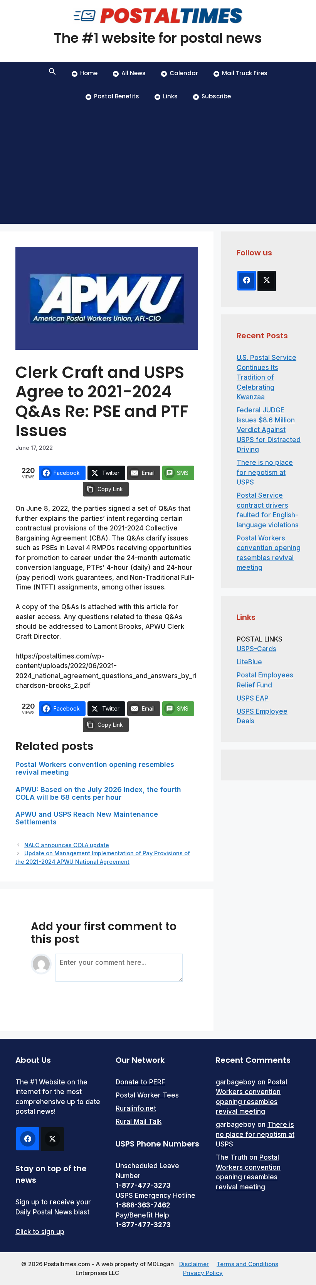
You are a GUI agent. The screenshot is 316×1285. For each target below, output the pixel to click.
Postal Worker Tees (147, 1095)
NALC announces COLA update (66, 845)
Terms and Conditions (247, 1264)
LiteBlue (249, 662)
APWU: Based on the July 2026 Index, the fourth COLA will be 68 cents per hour (98, 793)
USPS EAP (253, 698)
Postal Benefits (116, 96)
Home (88, 73)
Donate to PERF (140, 1082)
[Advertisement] (158, 166)
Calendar (184, 73)
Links (170, 96)
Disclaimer (194, 1264)
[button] (52, 73)
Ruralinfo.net (136, 1108)
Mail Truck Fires (244, 73)
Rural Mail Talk (138, 1121)
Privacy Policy (203, 1273)
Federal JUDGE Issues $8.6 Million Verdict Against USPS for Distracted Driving (269, 429)
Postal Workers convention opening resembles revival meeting (94, 768)
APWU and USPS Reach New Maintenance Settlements (86, 818)
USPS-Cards (256, 649)
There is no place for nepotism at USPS (265, 472)
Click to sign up (39, 1232)
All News (133, 73)
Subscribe (216, 96)
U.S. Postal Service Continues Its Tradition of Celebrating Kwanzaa (266, 377)
